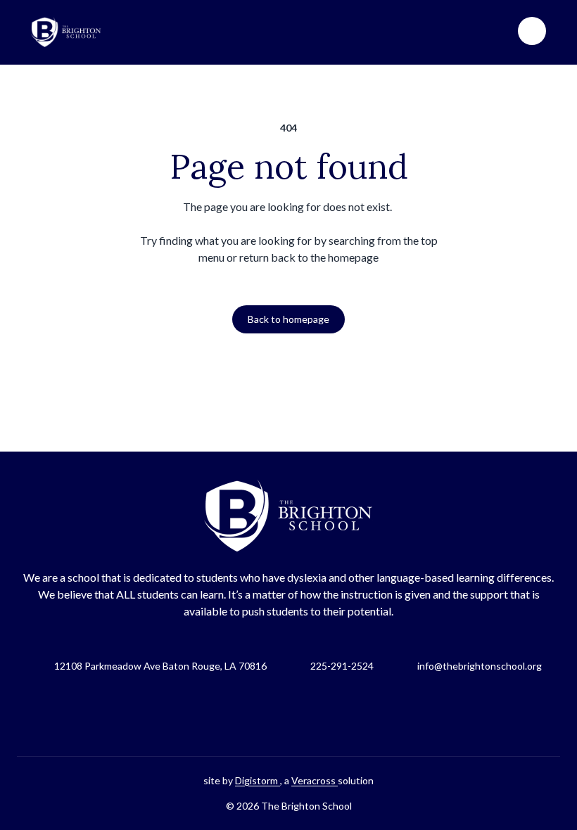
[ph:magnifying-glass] (498, 31)
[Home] (66, 32)
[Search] (498, 31)
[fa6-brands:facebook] (253, 714)
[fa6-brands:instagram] (288, 714)
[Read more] (253, 714)
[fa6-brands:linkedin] (323, 714)
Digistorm (257, 780)
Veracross (314, 780)
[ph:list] (532, 31)
